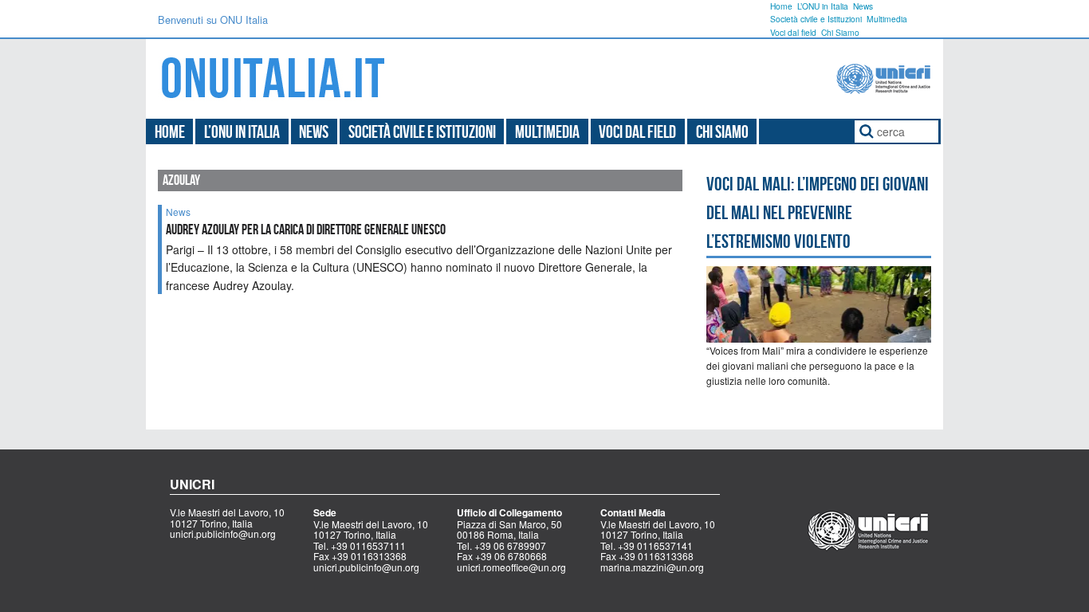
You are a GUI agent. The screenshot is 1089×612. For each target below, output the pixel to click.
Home (781, 6)
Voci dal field (793, 32)
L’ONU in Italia (822, 6)
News (863, 6)
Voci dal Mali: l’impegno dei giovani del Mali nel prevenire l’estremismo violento (817, 213)
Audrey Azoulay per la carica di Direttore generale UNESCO (306, 229)
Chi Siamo (840, 32)
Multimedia (887, 19)
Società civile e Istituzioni (816, 19)
